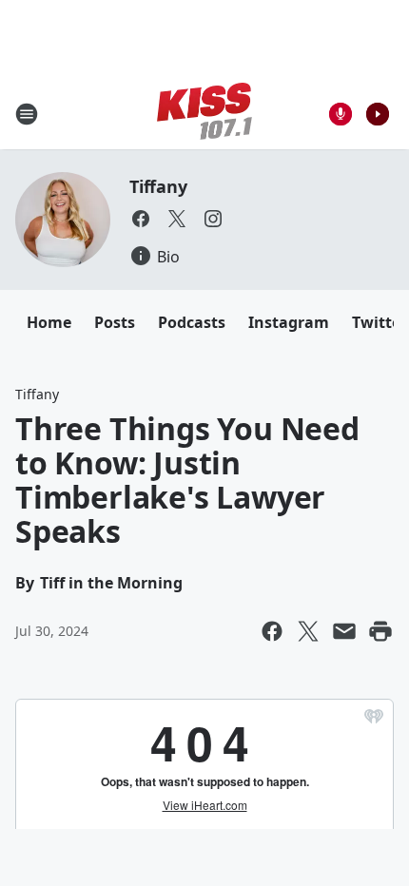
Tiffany (158, 186)
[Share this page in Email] (344, 631)
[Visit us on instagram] (213, 218)
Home (49, 322)
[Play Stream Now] (377, 114)
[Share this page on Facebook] (272, 631)
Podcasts (191, 322)
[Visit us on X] (177, 218)
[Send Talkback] (340, 114)
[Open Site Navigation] (26, 114)
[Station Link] (204, 113)
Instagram (288, 322)
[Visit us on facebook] (140, 218)
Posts (114, 322)
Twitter (379, 322)
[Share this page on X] (308, 631)
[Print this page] (380, 631)
